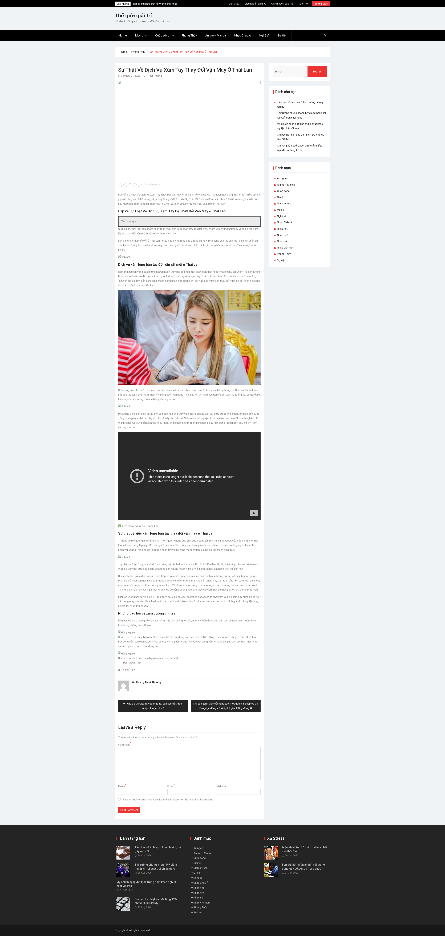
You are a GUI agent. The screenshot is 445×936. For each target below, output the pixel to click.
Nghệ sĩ (264, 35)
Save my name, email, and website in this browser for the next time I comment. (168, 799)
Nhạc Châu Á (242, 35)
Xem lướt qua (128, 221)
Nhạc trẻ (282, 241)
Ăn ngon (282, 178)
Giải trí (280, 197)
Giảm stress (284, 203)
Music (139, 35)
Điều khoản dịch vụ (255, 3)
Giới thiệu (234, 3)
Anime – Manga (215, 35)
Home (123, 35)
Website (221, 786)
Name (121, 786)
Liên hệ (304, 3)
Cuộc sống (162, 35)
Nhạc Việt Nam (285, 247)
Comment (124, 744)
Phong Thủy (189, 35)
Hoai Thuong (155, 75)
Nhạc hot (282, 228)
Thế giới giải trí (133, 15)
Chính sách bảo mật (282, 3)
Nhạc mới (282, 235)
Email (170, 786)
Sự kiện (282, 35)
